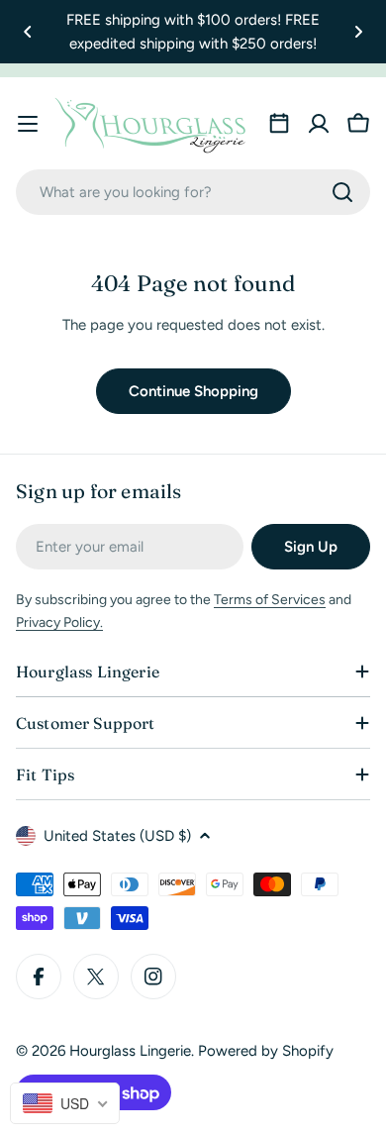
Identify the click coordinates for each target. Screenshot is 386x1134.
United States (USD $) (117, 836)
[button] (28, 32)
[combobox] (193, 192)
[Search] (342, 192)
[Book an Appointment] (279, 124)
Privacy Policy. (59, 622)
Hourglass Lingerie (130, 1051)
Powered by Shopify (266, 1051)
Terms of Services (270, 599)
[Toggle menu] (28, 124)
